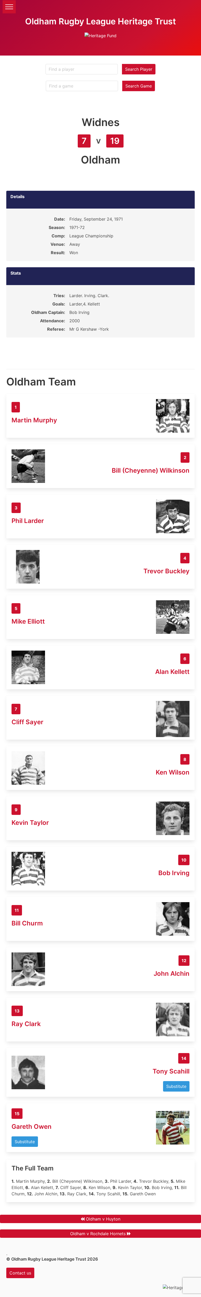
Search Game (138, 86)
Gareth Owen (32, 1126)
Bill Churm (27, 923)
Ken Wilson (172, 772)
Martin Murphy (34, 420)
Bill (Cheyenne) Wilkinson (150, 470)
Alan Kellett (172, 671)
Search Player (138, 69)
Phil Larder (28, 521)
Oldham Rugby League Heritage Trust (100, 21)
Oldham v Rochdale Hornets (98, 1233)
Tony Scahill (171, 1071)
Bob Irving (173, 873)
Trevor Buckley (166, 571)
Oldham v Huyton (103, 1219)
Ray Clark (26, 1024)
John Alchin (171, 973)
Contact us (20, 1273)
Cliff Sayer (27, 722)
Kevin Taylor (30, 822)
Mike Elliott (28, 621)
